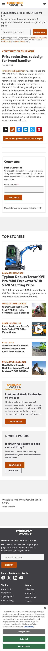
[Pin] (39, 129)
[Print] (5, 129)
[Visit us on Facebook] (3, 577)
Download (15, 465)
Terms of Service (19, 41)
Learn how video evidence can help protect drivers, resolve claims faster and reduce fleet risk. (23, 454)
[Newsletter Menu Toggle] (44, 4)
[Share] (19, 129)
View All (13, 470)
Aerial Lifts (8, 342)
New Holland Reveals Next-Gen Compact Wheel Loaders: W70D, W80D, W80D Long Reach (15, 368)
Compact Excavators (12, 273)
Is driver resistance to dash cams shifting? (22, 445)
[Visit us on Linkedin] (15, 577)
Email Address (11, 184)
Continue (13, 197)
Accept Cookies (24, 646)
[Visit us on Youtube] (21, 577)
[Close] (45, 608)
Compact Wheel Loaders (14, 362)
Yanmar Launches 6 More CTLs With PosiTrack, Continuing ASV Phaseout (15, 309)
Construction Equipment (18, 51)
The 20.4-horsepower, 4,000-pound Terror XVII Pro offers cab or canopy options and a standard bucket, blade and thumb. (24, 293)
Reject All (24, 639)
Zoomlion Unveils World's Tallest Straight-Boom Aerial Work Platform (15, 348)
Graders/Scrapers (11, 323)
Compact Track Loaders (14, 304)
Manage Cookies (24, 632)
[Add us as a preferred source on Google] (12, 129)
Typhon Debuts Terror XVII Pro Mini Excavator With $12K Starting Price (24, 281)
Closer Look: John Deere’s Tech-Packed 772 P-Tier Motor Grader (15, 329)
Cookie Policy (29, 627)
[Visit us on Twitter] (9, 577)
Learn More (15, 421)
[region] (24, 627)
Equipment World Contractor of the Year (23, 395)
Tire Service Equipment (13, 70)
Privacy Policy (6, 41)
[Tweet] (32, 129)
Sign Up (9, 565)
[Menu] (3, 4)
